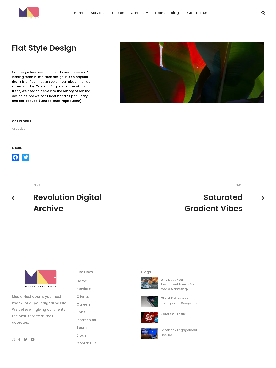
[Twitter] (25, 339)
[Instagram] (13, 339)
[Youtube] (32, 339)
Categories (21, 121)
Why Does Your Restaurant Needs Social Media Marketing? (180, 284)
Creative (18, 128)
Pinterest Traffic (173, 314)
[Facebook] (19, 339)
